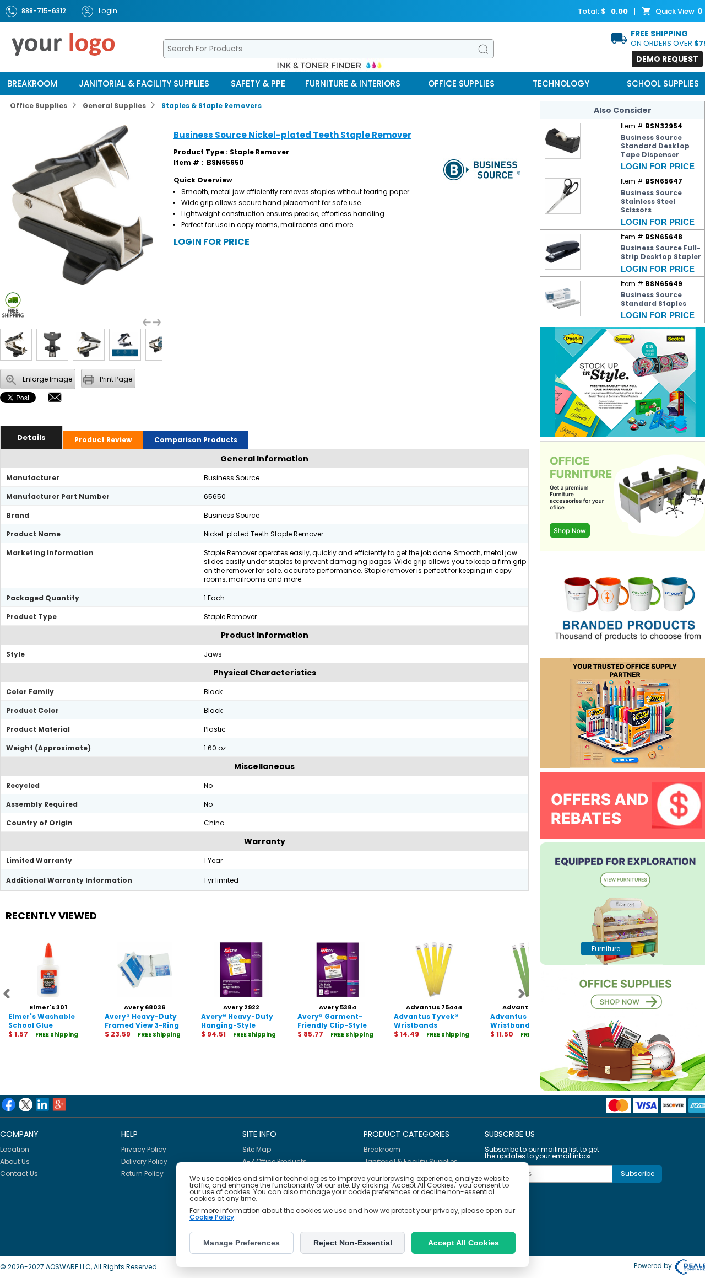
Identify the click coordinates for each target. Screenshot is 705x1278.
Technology (561, 83)
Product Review (103, 439)
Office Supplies (461, 83)
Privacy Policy (143, 1149)
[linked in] (42, 1104)
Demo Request (667, 59)
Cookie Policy (211, 1217)
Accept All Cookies (463, 1242)
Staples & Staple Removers (211, 105)
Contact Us (19, 1173)
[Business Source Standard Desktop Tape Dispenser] (563, 156)
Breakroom (32, 83)
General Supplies (114, 105)
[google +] (59, 1104)
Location (14, 1149)
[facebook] (8, 1104)
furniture (606, 948)
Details (31, 437)
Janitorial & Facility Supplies (144, 83)
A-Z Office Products (274, 1161)
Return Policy (142, 1173)
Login (108, 11)
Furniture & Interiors (352, 83)
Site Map (256, 1149)
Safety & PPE (258, 83)
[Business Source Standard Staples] (563, 314)
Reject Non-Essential (352, 1242)
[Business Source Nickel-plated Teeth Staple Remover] (82, 282)
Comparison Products (195, 439)
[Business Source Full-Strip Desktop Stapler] (563, 267)
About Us (15, 1161)
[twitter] (25, 1104)
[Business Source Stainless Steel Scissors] (563, 211)
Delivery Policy (144, 1161)
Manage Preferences (241, 1242)
